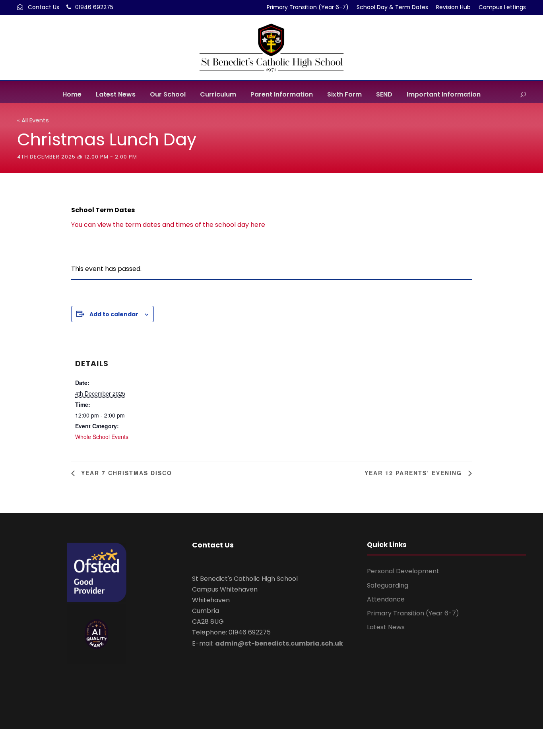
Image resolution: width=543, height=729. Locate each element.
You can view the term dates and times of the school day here (168, 224)
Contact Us (43, 7)
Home (71, 94)
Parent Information (281, 94)
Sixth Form (344, 94)
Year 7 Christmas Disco (125, 473)
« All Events (33, 120)
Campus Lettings (502, 7)
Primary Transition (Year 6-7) (308, 7)
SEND (384, 94)
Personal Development (403, 571)
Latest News (116, 94)
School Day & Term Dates (392, 7)
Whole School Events (101, 437)
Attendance (386, 599)
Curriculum (218, 94)
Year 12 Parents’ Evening (414, 473)
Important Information (444, 94)
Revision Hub (453, 7)
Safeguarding (387, 585)
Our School (168, 94)
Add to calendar (113, 314)
